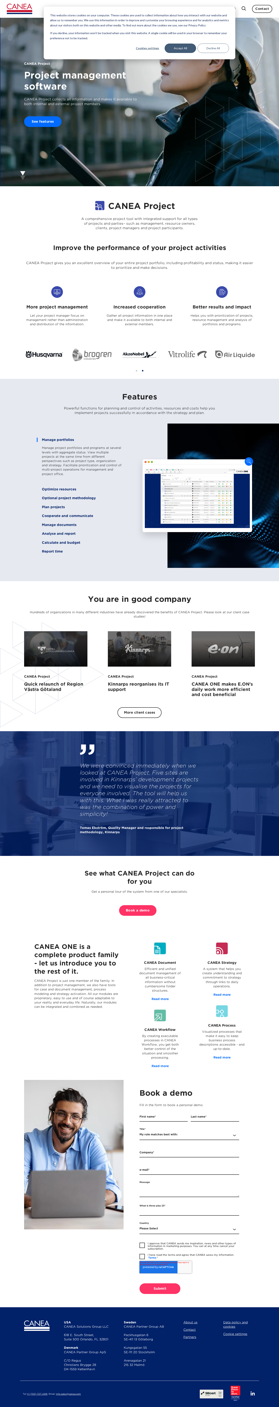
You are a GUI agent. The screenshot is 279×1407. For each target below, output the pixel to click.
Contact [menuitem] (189, 1330)
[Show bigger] (249, 461)
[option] (44, 354)
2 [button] (143, 371)
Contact (262, 9)
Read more (160, 999)
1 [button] (136, 371)
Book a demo (138, 910)
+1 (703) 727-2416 (37, 1394)
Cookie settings (235, 1334)
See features (43, 121)
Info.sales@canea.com (68, 1394)
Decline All (213, 48)
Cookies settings (147, 48)
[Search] (244, 8)
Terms (152, 1257)
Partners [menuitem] (189, 1337)
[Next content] (139, 175)
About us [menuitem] (190, 1322)
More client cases (139, 712)
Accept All (180, 48)
